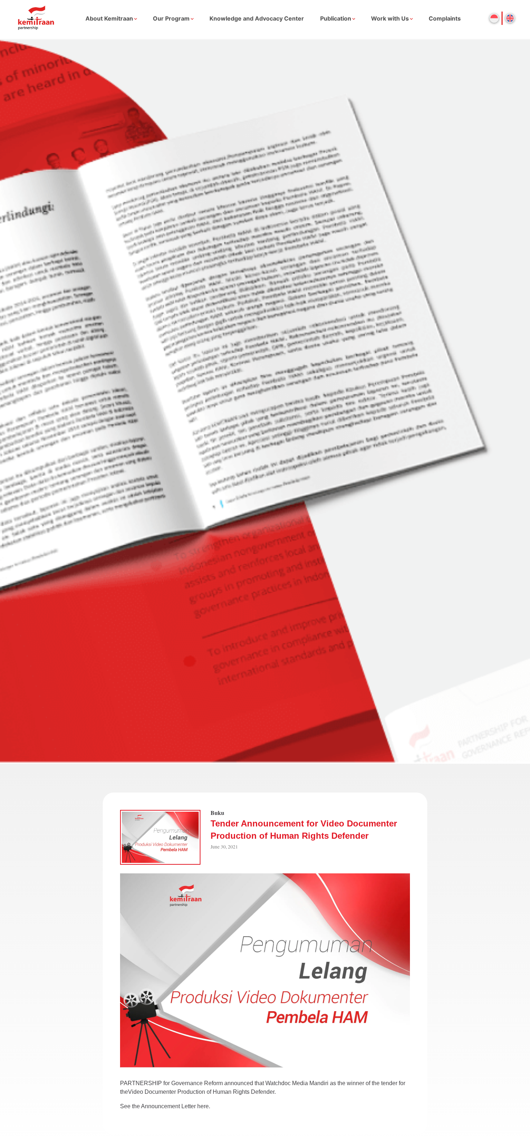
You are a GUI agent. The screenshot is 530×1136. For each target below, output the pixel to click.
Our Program (171, 18)
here (203, 1106)
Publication (335, 18)
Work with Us (390, 18)
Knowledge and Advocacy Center (256, 18)
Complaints (445, 18)
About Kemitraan (109, 18)
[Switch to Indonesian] (494, 18)
